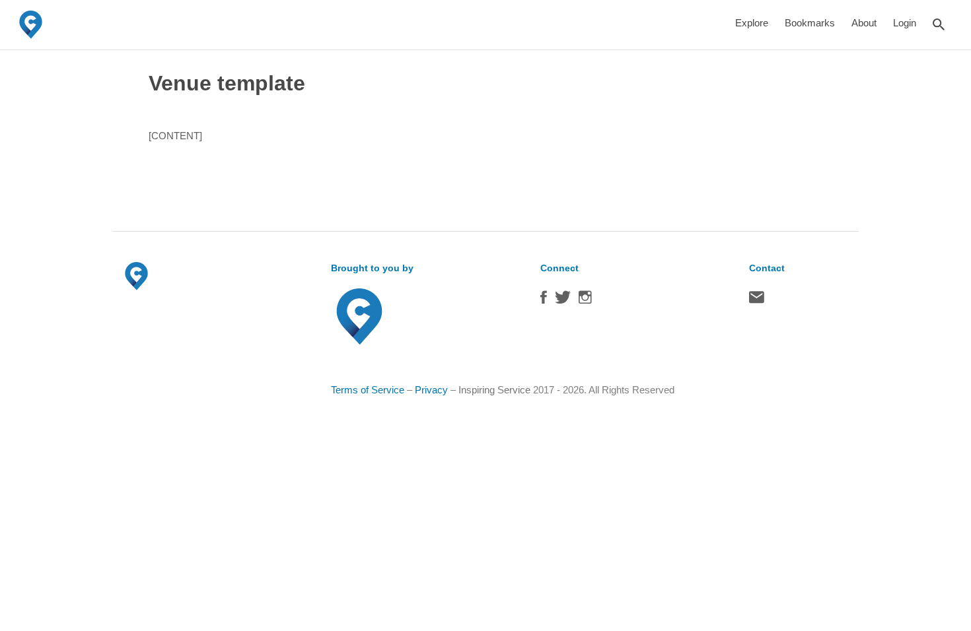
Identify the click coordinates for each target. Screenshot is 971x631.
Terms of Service (367, 389)
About (864, 22)
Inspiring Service (494, 389)
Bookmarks (810, 22)
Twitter (563, 300)
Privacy (431, 389)
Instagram (585, 300)
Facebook (543, 300)
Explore (751, 22)
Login (904, 22)
